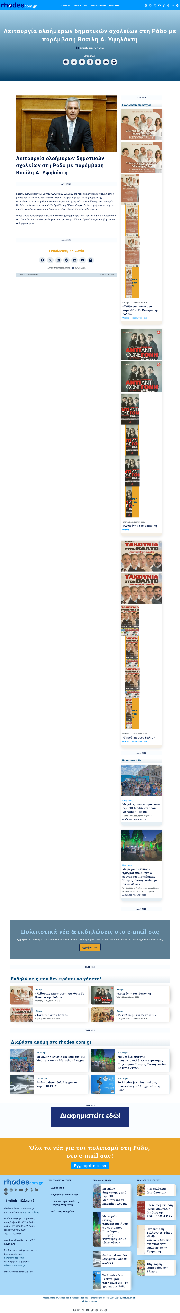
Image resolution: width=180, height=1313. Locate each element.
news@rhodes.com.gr (14, 1257)
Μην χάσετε (134, 282)
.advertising (129, 1298)
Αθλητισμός (127, 800)
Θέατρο (125, 318)
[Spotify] (177, 5)
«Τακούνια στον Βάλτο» (138, 737)
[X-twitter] (155, 5)
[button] (66, 62)
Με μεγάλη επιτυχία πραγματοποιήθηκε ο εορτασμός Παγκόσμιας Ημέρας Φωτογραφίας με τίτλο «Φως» (140, 876)
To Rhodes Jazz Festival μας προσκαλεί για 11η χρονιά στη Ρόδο (139, 1086)
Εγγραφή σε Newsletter (64, 1194)
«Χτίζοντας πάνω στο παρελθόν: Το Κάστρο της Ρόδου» (140, 310)
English (114, 5)
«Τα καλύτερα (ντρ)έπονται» (136, 1015)
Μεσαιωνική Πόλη (139, 318)
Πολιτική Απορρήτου (63, 1211)
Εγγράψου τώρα (90, 947)
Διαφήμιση (57, 1187)
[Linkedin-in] (173, 5)
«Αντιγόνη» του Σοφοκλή (139, 526)
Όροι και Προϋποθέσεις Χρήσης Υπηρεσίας (65, 1203)
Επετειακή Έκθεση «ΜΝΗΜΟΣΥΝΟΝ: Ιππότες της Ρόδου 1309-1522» (160, 1210)
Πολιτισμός (127, 865)
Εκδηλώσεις (81, 5)
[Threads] (168, 5)
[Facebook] (146, 5)
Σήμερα (65, 5)
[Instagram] (150, 5)
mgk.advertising (31, 1212)
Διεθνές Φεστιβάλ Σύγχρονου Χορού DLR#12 (115, 1258)
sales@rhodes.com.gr (14, 1265)
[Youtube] (159, 5)
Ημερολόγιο (98, 5)
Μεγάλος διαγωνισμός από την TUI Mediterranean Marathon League (141, 808)
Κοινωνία (99, 47)
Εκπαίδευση (86, 47)
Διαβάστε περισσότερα (134, 819)
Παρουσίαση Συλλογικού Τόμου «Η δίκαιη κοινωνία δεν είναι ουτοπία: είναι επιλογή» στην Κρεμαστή (160, 1240)
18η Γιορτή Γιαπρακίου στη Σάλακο (157, 1267)
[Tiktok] (164, 5)
